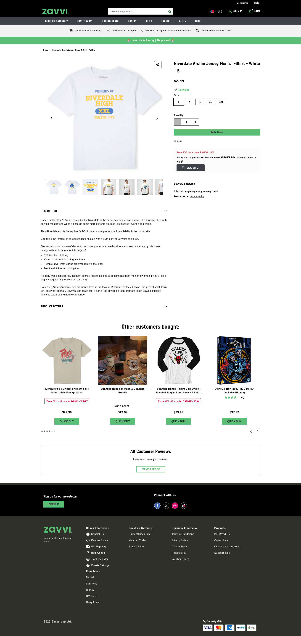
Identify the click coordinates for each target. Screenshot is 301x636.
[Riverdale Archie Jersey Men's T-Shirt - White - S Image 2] (72, 187)
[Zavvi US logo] (56, 11)
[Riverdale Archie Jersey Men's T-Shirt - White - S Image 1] (54, 187)
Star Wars (91, 583)
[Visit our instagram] (175, 506)
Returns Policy (99, 540)
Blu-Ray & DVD (223, 534)
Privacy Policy (180, 540)
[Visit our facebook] (157, 506)
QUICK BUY (67, 421)
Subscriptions (222, 552)
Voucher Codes (138, 540)
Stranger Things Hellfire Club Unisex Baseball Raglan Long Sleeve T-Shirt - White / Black (178, 391)
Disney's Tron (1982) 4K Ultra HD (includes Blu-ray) (234, 390)
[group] (104, 118)
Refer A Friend (137, 546)
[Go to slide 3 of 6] (47, 431)
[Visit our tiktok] (184, 506)
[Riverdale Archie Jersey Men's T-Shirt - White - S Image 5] (127, 187)
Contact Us (97, 534)
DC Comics (92, 596)
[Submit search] (169, 11)
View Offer (193, 167)
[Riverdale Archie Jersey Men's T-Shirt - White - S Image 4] (108, 187)
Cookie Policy (180, 546)
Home (45, 50)
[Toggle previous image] (51, 118)
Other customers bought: (150, 326)
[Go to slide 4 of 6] (49, 431)
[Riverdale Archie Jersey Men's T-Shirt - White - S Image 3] (90, 187)
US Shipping (98, 546)
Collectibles (221, 540)
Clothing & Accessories (227, 546)
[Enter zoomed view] (157, 64)
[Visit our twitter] (166, 506)
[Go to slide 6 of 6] (54, 431)
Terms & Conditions (183, 534)
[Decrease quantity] (177, 121)
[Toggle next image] (157, 118)
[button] (217, 90)
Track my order (99, 559)
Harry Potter (93, 602)
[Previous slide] (251, 431)
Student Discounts (139, 534)
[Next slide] (257, 431)
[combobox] (140, 11)
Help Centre (98, 552)
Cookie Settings (100, 565)
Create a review (151, 469)
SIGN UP (54, 504)
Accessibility (179, 552)
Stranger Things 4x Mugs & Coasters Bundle (123, 390)
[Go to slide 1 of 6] (42, 431)
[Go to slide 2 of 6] (44, 431)
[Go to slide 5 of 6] (52, 431)
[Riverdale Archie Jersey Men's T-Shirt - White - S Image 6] (145, 187)
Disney (90, 590)
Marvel (90, 577)
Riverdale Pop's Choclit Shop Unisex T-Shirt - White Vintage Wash (66, 390)
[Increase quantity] (195, 121)
